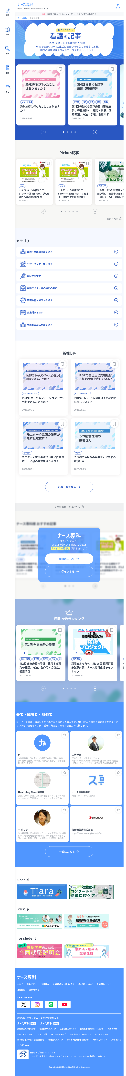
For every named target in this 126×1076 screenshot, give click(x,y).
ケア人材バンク (101, 1034)
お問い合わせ (34, 990)
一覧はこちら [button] (67, 852)
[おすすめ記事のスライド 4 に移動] (75, 132)
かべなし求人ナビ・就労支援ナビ (30, 1040)
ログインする (66, 571)
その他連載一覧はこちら (67, 507)
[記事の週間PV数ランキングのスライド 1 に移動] (63, 688)
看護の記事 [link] (35, 18)
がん (22, 186)
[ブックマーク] (60, 69)
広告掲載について (104, 984)
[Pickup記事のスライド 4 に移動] (73, 211)
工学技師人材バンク (68, 1029)
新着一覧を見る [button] (67, 487)
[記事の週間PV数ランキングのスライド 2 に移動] (67, 688)
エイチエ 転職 (41, 1034)
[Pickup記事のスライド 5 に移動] (77, 211)
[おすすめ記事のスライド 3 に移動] (71, 132)
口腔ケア (102, 186)
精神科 (78, 452)
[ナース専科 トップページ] (26, 977)
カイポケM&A (23, 1045)
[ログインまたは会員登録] (118, 6)
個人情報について (85, 984)
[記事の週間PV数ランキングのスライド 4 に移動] (75, 688)
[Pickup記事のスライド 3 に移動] (69, 211)
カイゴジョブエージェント (80, 1034)
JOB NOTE (112, 1029)
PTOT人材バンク (24, 1034)
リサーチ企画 (27, 101)
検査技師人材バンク (48, 1029)
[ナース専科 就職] (49, 1023)
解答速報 (76, 659)
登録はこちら (66, 559)
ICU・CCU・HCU (30, 393)
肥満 (99, 101)
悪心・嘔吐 (25, 659)
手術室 (76, 101)
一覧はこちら (111, 218)
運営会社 (21, 990)
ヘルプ (20, 984)
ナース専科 (22, 18)
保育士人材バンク (55, 1040)
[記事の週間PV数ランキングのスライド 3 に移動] (71, 688)
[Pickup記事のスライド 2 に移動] (65, 211)
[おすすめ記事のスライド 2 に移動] (67, 132)
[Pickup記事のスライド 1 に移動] (61, 211)
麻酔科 (45, 659)
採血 (106, 101)
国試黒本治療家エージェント (92, 1029)
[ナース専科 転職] (26, 1023)
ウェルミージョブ (58, 1034)
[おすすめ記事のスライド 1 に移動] (63, 132)
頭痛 (91, 101)
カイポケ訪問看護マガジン (78, 1040)
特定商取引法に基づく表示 (63, 984)
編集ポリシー (32, 984)
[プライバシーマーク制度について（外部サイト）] (23, 1054)
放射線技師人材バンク (26, 1029)
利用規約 (45, 984)
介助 (84, 101)
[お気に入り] (65, 735)
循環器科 (27, 452)
